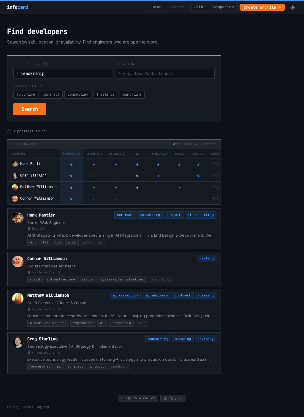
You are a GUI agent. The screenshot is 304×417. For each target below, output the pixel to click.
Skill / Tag (29, 64)
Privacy (13, 407)
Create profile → (262, 7)
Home (156, 6)
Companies (223, 6)
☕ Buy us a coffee (138, 398)
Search (178, 6)
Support (42, 407)
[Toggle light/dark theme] (293, 7)
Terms (27, 407)
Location (125, 64)
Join (198, 6)
